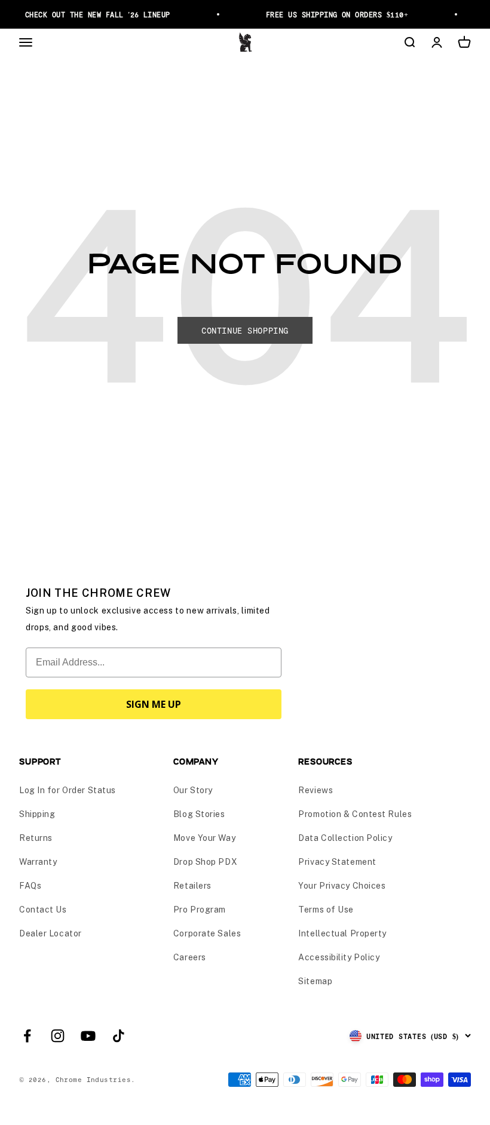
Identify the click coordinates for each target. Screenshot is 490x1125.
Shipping (37, 814)
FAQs (30, 885)
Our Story (193, 790)
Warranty (38, 862)
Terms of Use (326, 909)
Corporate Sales (207, 933)
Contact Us (43, 909)
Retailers (192, 885)
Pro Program (199, 909)
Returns (36, 838)
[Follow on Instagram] (58, 1036)
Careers (189, 957)
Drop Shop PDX (205, 862)
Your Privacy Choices (341, 885)
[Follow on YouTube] (88, 1036)
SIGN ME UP (153, 704)
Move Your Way (204, 838)
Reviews (315, 790)
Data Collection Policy (345, 838)
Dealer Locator (50, 933)
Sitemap (315, 981)
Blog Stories (199, 814)
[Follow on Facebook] (27, 1036)
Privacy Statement (337, 862)
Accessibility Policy (338, 957)
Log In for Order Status (67, 790)
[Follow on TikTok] (119, 1036)
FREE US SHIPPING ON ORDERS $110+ (334, 14)
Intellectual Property (342, 933)
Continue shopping (245, 330)
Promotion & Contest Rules (355, 814)
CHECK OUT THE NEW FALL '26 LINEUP (94, 14)
